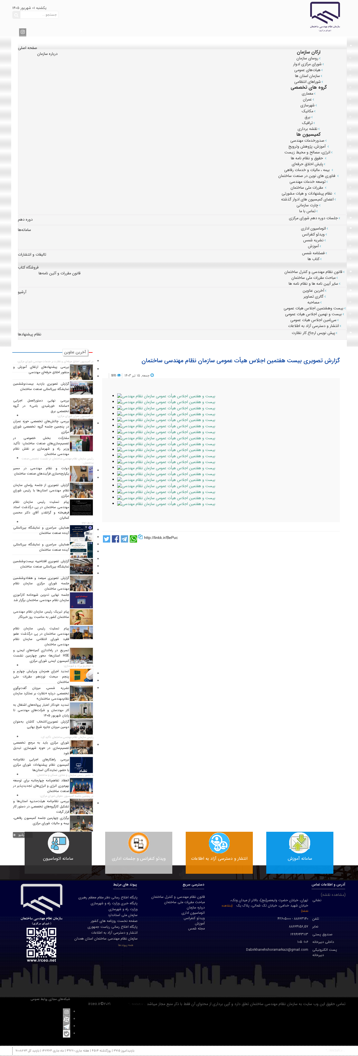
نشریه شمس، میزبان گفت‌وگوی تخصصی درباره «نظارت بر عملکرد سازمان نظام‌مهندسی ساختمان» (41, 693)
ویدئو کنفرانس (313, 234)
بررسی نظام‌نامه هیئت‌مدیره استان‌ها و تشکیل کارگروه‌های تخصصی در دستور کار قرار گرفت (41, 806)
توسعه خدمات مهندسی (307, 182)
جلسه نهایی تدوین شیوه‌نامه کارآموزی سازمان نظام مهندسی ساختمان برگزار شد (41, 597)
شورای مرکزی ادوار (307, 64)
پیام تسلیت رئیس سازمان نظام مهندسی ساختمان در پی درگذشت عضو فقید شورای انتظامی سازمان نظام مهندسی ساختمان (41, 636)
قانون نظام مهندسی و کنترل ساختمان (313, 272)
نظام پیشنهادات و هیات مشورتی (307, 193)
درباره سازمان (196, 907)
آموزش (313, 246)
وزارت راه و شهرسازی (123, 909)
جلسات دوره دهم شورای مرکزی (313, 218)
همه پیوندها (125, 945)
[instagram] (22, 32)
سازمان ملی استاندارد (123, 915)
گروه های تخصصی (309, 87)
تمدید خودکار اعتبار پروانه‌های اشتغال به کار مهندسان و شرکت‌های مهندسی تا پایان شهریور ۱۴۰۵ (41, 710)
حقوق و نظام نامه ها (307, 158)
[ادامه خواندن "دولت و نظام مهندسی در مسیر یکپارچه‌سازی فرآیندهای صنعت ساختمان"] (81, 473)
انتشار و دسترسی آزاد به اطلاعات (313, 326)
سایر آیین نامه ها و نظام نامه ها (313, 284)
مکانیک (307, 111)
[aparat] (66, 1019)
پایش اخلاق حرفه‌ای (307, 164)
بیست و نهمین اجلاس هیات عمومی (313, 314)
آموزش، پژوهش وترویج (307, 146)
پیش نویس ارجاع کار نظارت (313, 333)
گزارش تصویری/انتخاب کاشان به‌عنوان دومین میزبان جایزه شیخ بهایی (41, 724)
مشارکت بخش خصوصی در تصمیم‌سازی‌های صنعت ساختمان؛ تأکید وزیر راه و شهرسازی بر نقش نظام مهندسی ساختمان (41, 446)
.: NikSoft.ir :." (137, 1004)
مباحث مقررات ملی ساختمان (313, 278)
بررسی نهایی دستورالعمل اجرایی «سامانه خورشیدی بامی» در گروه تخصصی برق (41, 406)
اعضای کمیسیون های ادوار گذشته (307, 199)
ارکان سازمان (309, 52)
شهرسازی (307, 105)
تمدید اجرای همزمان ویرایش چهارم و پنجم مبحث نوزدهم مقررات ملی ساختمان (41, 676)
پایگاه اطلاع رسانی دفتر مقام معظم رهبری (108, 897)
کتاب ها (313, 259)
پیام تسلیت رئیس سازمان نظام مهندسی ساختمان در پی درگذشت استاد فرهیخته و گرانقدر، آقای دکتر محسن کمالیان (41, 509)
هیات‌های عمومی (307, 70)
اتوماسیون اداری (313, 228)
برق (307, 117)
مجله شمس (196, 928)
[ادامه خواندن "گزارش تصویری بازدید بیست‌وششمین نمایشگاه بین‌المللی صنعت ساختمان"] (81, 388)
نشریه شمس (313, 240)
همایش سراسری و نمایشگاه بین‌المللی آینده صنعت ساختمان (41, 530)
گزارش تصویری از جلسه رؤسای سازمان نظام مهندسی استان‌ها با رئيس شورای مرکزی (41, 490)
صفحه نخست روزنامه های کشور (114, 921)
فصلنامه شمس (313, 253)
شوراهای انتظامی (307, 82)
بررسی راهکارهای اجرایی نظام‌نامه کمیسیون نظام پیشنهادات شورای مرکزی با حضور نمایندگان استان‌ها (41, 765)
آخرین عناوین (313, 291)
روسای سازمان (307, 58)
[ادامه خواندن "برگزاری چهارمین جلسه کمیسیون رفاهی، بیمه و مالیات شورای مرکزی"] (81, 823)
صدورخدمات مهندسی (307, 140)
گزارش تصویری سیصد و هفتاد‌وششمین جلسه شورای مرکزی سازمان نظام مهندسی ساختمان (41, 583)
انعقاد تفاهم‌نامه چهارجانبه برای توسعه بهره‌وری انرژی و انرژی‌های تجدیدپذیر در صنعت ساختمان (41, 786)
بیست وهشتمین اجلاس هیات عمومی (313, 308)
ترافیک (307, 123)
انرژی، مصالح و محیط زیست (307, 152)
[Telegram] (66, 1026)
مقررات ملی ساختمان (307, 187)
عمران (307, 99)
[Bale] (66, 1034)
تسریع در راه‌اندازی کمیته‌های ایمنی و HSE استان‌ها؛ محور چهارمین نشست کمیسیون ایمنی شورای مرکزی (41, 655)
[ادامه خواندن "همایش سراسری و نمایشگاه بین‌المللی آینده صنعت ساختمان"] (81, 533)
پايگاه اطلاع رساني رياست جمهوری (113, 927)
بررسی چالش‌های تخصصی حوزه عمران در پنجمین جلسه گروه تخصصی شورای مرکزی (41, 426)
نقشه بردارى (307, 129)
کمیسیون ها (308, 134)
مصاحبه (313, 302)
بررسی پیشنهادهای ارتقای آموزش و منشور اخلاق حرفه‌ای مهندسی (41, 370)
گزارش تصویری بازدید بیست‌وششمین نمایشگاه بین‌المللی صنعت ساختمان (41, 386)
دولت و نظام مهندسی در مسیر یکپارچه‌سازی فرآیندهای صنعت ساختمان (41, 471)
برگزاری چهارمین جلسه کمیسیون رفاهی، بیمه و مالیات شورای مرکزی (41, 821)
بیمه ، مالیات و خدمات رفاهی (307, 170)
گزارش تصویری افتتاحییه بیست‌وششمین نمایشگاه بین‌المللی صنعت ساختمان (41, 564)
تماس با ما (307, 211)
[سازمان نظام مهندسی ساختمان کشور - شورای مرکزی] (283, 16)
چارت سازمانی (307, 205)
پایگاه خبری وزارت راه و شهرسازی (114, 903)
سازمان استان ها (307, 76)
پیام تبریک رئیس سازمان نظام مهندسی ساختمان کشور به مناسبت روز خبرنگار (41, 614)
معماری (307, 93)
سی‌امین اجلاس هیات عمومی (313, 320)
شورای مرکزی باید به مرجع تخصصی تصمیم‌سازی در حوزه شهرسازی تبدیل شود (41, 748)
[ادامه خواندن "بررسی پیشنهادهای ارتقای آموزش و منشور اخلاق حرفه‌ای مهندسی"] (81, 372)
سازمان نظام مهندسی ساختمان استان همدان (106, 938)
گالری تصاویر (313, 296)
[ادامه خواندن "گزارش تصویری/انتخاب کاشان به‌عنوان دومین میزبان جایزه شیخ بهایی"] (81, 727)
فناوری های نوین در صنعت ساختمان (307, 176)
